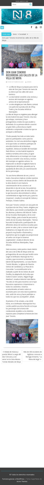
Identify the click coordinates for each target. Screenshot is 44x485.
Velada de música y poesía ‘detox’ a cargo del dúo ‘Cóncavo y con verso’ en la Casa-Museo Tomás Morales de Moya (11, 357)
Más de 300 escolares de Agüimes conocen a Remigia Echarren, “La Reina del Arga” (32, 355)
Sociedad (5, 46)
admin (29, 82)
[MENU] (2, 27)
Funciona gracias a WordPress (13, 479)
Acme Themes (22, 481)
